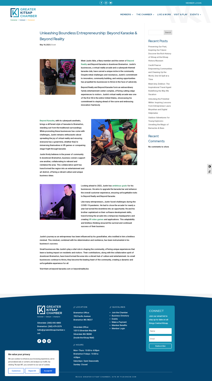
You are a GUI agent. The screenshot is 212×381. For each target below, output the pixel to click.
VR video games (96, 219)
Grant (53, 45)
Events (194, 15)
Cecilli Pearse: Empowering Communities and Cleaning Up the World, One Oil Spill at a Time (160, 72)
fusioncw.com (128, 377)
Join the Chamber (120, 312)
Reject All (32, 371)
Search (168, 32)
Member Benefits (119, 325)
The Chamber (144, 15)
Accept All (48, 371)
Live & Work (164, 15)
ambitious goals (119, 186)
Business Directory (120, 316)
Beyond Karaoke (47, 120)
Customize (16, 371)
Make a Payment (119, 322)
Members (125, 15)
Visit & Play (180, 15)
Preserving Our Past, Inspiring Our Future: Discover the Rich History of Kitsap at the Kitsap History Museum (159, 53)
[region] (32, 363)
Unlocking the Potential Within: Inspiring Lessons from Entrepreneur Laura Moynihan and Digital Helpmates (159, 106)
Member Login (118, 328)
